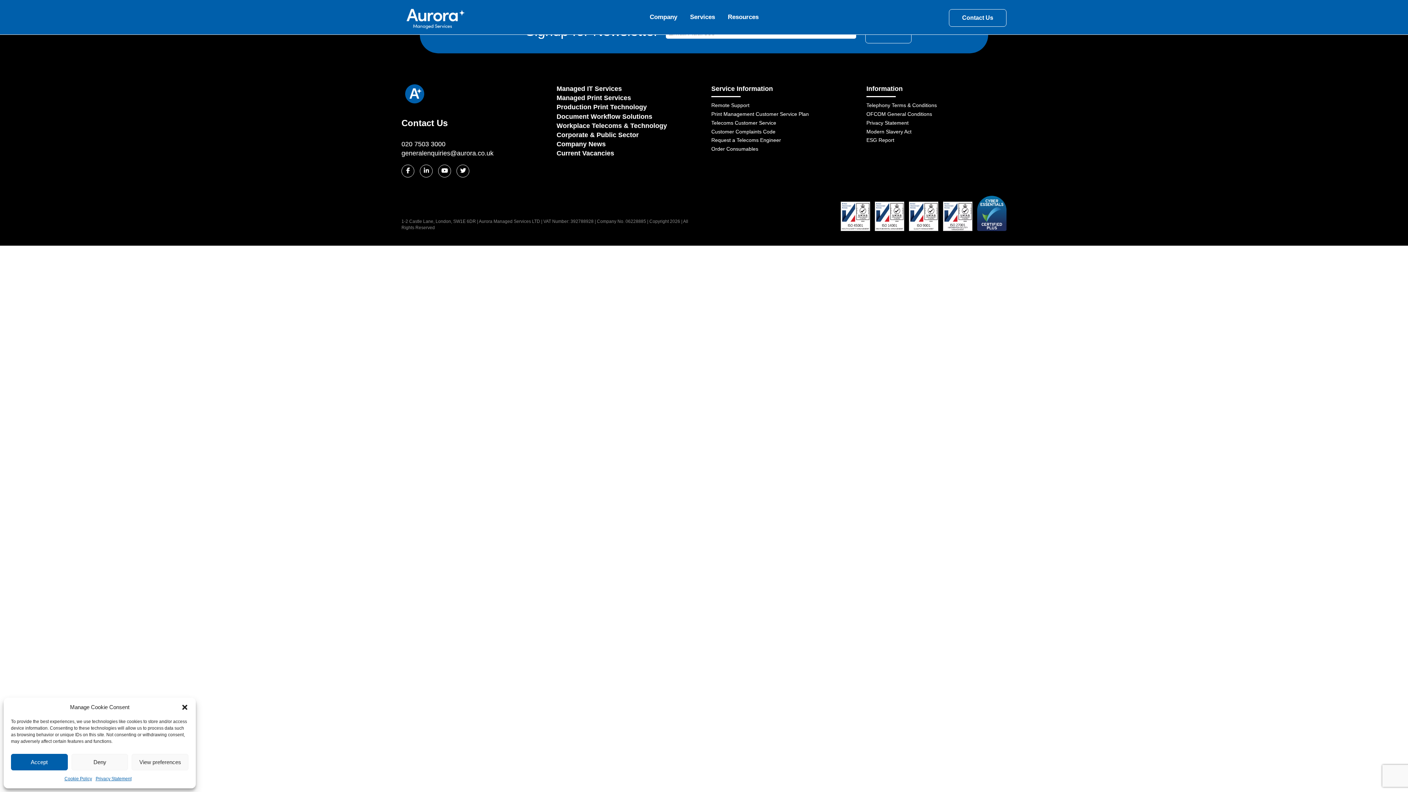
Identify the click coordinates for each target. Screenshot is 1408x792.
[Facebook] (408, 171)
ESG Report (880, 140)
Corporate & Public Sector (598, 135)
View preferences (160, 762)
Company (663, 17)
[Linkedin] (426, 171)
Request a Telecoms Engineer (746, 140)
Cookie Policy (78, 778)
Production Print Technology (602, 107)
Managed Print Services (594, 98)
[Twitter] (462, 171)
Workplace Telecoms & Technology (612, 125)
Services (702, 17)
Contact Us (977, 18)
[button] (184, 707)
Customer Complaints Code (743, 132)
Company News (581, 144)
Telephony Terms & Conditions (901, 105)
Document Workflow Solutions (604, 116)
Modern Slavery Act (889, 132)
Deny (100, 762)
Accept (39, 762)
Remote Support (730, 105)
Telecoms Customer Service (743, 123)
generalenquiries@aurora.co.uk (448, 153)
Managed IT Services (589, 88)
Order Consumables (734, 149)
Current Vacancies (585, 153)
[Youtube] (444, 171)
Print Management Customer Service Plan (760, 114)
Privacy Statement (114, 778)
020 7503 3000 (423, 144)
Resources (743, 17)
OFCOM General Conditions (899, 114)
